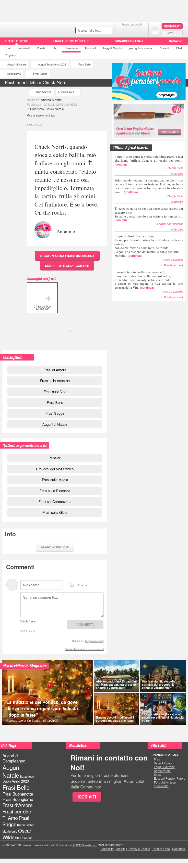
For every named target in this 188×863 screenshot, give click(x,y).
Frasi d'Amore (17, 805)
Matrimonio (9, 831)
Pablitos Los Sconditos (170, 224)
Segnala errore (55, 546)
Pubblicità (107, 849)
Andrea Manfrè (51, 99)
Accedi (172, 33)
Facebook (122, 30)
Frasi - (33, 29)
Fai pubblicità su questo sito (165, 784)
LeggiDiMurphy (164, 767)
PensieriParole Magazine (25, 666)
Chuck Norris (54, 109)
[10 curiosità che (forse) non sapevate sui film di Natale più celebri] (163, 709)
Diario (179, 48)
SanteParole (162, 771)
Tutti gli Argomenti (67, 265)
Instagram (141, 30)
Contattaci (179, 849)
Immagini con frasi (129, 41)
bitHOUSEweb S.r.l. (84, 845)
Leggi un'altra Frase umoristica (67, 256)
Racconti (90, 48)
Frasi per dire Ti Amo (16, 814)
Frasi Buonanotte (17, 794)
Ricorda (82, 585)
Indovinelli (24, 48)
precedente (43, 92)
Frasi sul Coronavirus (54, 501)
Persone (178, 173)
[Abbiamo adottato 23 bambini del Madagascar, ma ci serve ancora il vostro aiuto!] (116, 676)
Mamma (178, 202)
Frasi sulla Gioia (55, 512)
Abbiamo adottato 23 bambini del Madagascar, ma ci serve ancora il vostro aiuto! (116, 684)
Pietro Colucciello (173, 259)
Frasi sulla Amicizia (55, 380)
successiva (66, 92)
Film (54, 48)
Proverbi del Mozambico (55, 468)
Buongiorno (14, 74)
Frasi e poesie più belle (71, 41)
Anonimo (66, 231)
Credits (120, 849)
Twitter (131, 30)
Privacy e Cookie (139, 849)
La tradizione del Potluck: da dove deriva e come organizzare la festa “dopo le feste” (42, 708)
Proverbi (164, 48)
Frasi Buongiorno (17, 799)
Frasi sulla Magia (55, 479)
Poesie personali (173, 265)
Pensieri (54, 457)
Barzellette (27, 776)
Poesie (41, 48)
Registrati (172, 26)
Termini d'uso (161, 849)
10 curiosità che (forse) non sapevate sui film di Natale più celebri (163, 717)
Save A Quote (163, 763)
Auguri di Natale (16, 64)
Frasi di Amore (55, 369)
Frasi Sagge (40, 74)
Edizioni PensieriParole (169, 778)
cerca (98, 30)
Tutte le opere (16, 41)
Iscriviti (87, 797)
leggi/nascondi (94, 641)
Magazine (176, 41)
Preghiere (10, 55)
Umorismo (71, 48)
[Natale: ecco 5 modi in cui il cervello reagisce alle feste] (116, 709)
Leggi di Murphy (112, 48)
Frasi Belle (84, 64)
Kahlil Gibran (26, 825)
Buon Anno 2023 (15, 781)
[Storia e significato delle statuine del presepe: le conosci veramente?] (163, 676)
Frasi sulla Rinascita (54, 490)
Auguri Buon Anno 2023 (52, 64)
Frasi (8, 48)
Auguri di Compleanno (13, 758)
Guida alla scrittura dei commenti (84, 649)
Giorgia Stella (175, 168)
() (149, 160)
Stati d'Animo (24, 838)
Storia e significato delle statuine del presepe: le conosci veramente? (158, 684)
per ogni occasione (140, 48)
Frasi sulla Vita (55, 391)
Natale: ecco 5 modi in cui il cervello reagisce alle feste (115, 719)
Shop (157, 774)
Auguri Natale (10, 771)
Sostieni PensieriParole (149, 81)
